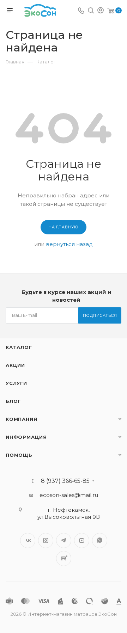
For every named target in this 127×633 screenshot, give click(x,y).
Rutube (63, 558)
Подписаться (100, 315)
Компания (21, 419)
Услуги (16, 383)
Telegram (63, 540)
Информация (26, 437)
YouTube (81, 540)
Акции (15, 365)
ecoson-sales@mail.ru (69, 495)
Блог (13, 401)
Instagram (45, 540)
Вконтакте (27, 540)
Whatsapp (99, 540)
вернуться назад (69, 244)
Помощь (19, 455)
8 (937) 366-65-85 (65, 481)
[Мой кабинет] (100, 11)
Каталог (19, 347)
